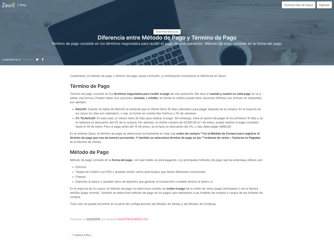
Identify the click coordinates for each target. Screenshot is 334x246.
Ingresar (324, 5)
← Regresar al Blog (81, 235)
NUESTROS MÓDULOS (167, 31)
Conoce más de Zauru (298, 5)
